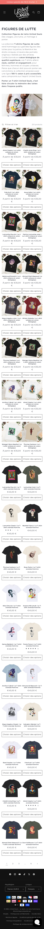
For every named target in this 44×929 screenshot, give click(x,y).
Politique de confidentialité (20, 914)
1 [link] (6, 864)
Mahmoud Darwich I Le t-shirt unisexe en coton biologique (11, 278)
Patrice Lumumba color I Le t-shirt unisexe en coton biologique (32, 236)
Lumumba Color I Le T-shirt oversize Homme (32, 488)
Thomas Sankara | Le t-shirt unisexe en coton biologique (11, 362)
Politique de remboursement (23, 924)
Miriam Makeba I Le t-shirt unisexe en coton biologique (32, 320)
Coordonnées (36, 914)
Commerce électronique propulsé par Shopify (21, 911)
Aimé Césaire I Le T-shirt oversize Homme (32, 802)
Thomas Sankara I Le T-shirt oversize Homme (11, 568)
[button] (4, 12)
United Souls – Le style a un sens (20, 909)
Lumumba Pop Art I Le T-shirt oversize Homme (11, 488)
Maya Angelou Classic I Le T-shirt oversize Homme (11, 725)
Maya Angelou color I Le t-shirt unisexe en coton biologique (12, 320)
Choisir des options (12, 165)
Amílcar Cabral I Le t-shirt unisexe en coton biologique (11, 404)
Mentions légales (11, 917)
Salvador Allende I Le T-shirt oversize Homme (32, 725)
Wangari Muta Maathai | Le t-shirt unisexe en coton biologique (32, 362)
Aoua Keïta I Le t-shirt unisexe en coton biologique (32, 194)
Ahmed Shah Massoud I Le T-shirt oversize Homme (12, 843)
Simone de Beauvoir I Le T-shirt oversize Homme (32, 686)
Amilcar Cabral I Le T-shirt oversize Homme (11, 686)
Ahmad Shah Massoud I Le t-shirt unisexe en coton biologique (32, 278)
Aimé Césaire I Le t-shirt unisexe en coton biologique (12, 152)
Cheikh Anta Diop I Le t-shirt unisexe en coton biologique (32, 152)
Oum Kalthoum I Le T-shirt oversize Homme (32, 843)
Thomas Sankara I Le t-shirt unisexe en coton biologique (32, 446)
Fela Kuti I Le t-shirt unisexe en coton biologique (11, 194)
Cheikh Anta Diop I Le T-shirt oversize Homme (12, 802)
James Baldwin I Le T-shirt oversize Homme (12, 645)
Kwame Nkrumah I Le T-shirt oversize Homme (32, 606)
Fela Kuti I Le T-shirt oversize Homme (32, 763)
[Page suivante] (37, 863)
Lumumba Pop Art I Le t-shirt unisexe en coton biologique (11, 236)
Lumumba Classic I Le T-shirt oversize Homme (12, 526)
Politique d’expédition (14, 921)
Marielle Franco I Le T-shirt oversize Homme (32, 526)
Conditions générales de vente (30, 917)
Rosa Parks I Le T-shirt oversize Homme (32, 568)
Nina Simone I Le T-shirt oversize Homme (12, 606)
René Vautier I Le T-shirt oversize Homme (12, 763)
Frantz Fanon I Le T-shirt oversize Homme (32, 645)
